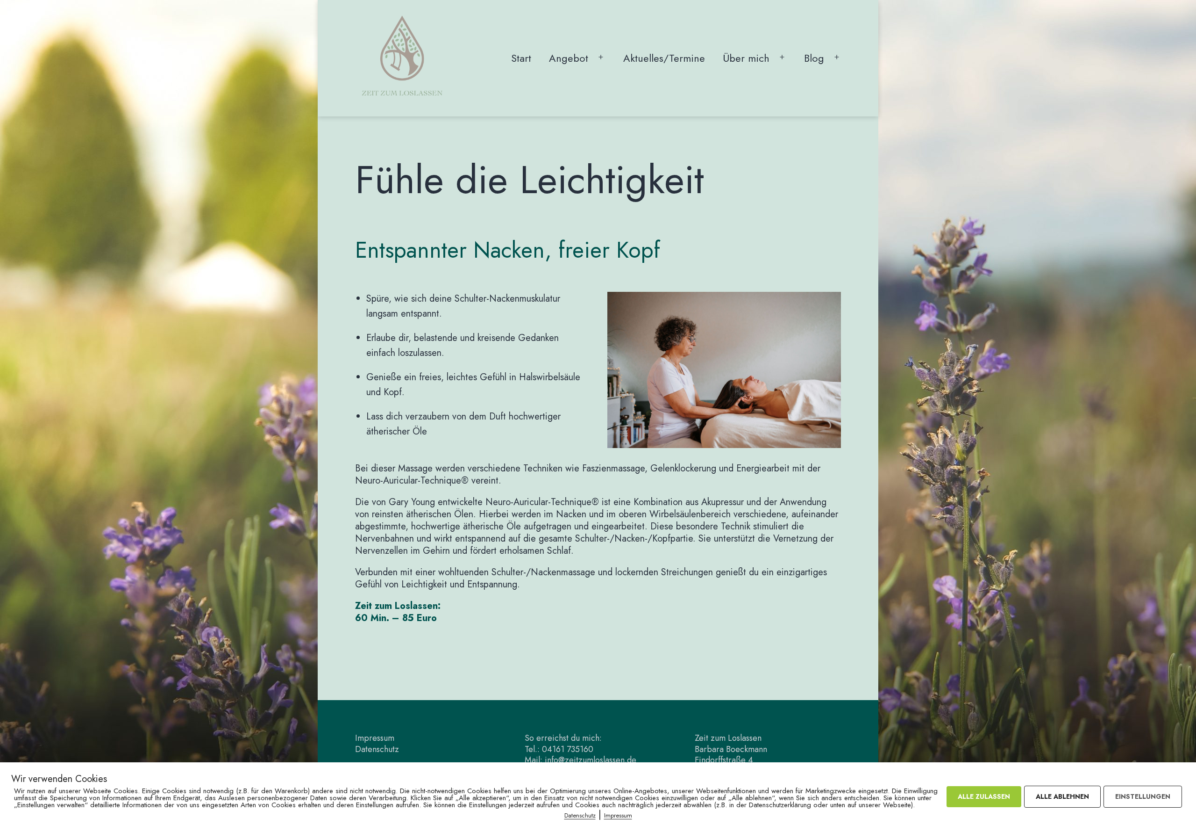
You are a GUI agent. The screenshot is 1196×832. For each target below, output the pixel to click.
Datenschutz (377, 749)
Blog (814, 58)
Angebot (568, 58)
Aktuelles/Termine (664, 58)
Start (521, 58)
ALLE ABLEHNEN (1062, 796)
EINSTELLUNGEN (1142, 796)
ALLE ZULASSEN (984, 796)
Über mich (746, 58)
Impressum (374, 738)
